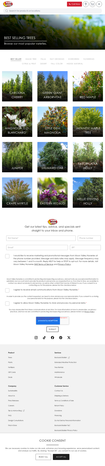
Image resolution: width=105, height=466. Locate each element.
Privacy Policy (64, 264)
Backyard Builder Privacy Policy (66, 430)
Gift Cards (12, 372)
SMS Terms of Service (43, 264)
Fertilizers (11, 367)
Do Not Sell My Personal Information (68, 420)
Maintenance (60, 372)
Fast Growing (57, 59)
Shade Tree (31, 59)
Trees (10, 357)
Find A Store (12, 425)
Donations (58, 411)
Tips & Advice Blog (15, 411)
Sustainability (12, 391)
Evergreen (73, 59)
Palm (43, 59)
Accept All (61, 457)
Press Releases (13, 401)
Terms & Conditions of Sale (64, 401)
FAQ (9, 415)
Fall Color (57, 64)
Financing (58, 415)
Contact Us (59, 391)
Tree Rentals (59, 367)
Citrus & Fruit (29, 64)
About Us (11, 396)
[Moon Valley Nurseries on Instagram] (37, 338)
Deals (10, 377)
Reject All (43, 457)
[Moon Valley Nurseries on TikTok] (45, 338)
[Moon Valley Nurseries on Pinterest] (61, 338)
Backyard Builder (61, 357)
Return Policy (59, 406)
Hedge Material (75, 64)
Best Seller (16, 59)
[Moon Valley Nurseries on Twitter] (69, 338)
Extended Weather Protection (65, 362)
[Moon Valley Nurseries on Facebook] (53, 338)
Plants (10, 362)
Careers (11, 406)
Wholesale (58, 377)
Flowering (88, 59)
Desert (43, 64)
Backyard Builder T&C (62, 425)
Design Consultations (15, 420)
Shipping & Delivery (62, 396)
